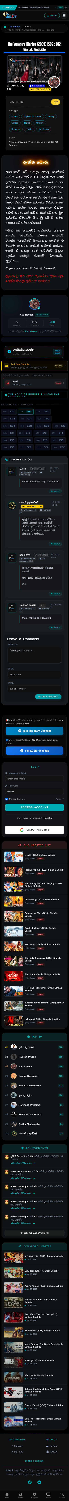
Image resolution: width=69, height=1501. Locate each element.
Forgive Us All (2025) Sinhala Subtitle (45, 869)
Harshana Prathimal (21, 1171)
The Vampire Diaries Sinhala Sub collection (34, 395)
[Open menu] (64, 15)
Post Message (50, 697)
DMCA (53, 1451)
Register (47, 817)
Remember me (17, 799)
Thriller (29, 129)
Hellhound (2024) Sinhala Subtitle (42, 1019)
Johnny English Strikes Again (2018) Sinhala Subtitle (43, 1390)
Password (13, 786)
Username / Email (17, 773)
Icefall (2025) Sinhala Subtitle (40, 855)
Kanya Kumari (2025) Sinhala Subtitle (44, 1286)
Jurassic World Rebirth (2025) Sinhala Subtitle (44, 1004)
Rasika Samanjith (20, 1186)
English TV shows (32, 116)
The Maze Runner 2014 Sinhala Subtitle (41, 1301)
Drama (14, 116)
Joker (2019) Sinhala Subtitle (39, 1360)
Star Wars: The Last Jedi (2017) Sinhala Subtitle (41, 1315)
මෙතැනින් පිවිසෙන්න (22, 1163)
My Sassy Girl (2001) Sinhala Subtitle (44, 1256)
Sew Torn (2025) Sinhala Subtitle (42, 1271)
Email (11, 683)
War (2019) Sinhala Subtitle (39, 1375)
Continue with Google (37, 829)
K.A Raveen (37, 86)
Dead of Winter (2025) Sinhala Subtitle (40, 929)
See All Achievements (36, 1233)
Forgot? (60, 799)
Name (11, 669)
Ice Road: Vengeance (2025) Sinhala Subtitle (43, 989)
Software (18, 1445)
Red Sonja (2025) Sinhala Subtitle (42, 944)
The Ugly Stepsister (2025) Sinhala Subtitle (43, 959)
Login (53, 15)
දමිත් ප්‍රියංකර (18, 1156)
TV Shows (44, 129)
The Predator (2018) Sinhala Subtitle (28, 7)
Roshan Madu (27, 605)
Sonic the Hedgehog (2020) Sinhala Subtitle (43, 1420)
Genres (14, 123)
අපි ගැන (18, 1451)
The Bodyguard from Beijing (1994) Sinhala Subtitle (43, 885)
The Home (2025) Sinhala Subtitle (42, 974)
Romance (15, 129)
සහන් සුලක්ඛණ (29, 502)
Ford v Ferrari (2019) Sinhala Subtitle (44, 1405)
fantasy (50, 116)
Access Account (34, 807)
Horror (27, 123)
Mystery (39, 123)
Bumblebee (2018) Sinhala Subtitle (42, 1330)
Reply (56, 491)
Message (13, 644)
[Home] (5, 27)
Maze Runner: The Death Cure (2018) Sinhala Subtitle (44, 1345)
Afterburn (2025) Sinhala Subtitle (42, 899)
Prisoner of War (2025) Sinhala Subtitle (41, 914)
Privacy (53, 1445)
